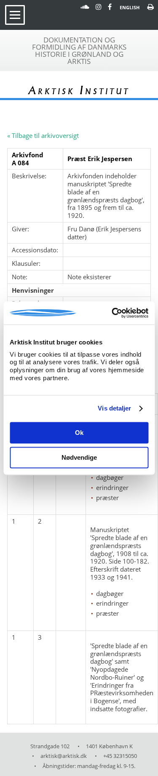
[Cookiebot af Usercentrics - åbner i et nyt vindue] (112, 312)
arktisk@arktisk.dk (63, 756)
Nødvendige (79, 457)
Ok (79, 433)
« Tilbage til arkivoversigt (43, 135)
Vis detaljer (114, 408)
